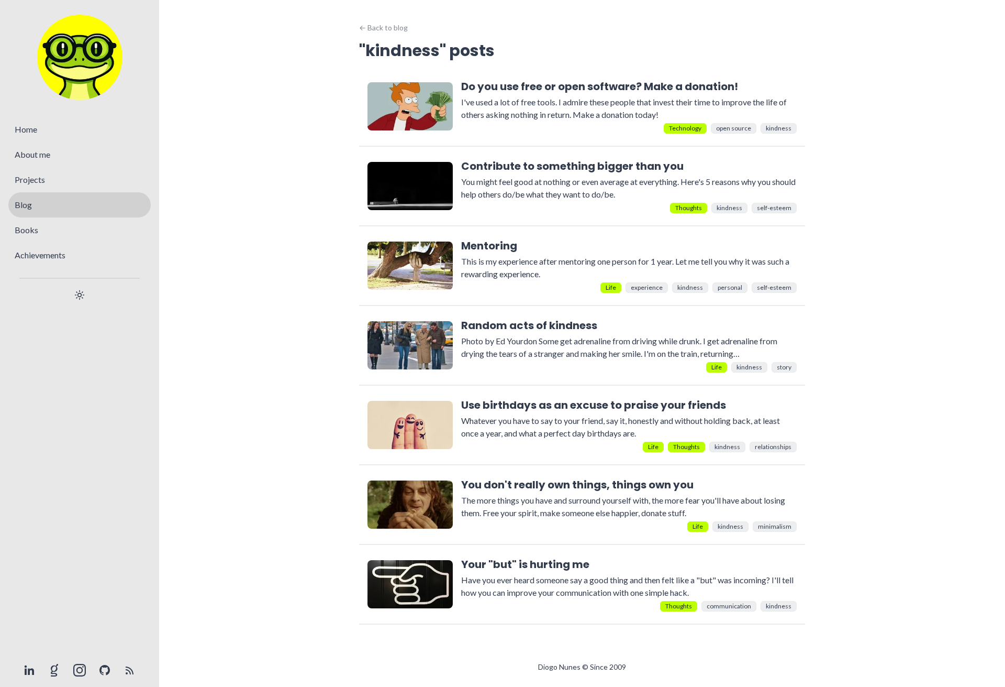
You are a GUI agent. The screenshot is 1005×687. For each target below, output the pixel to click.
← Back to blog (383, 27)
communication (729, 606)
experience (647, 287)
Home (26, 129)
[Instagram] (79, 670)
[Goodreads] (54, 670)
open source (733, 128)
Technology (685, 128)
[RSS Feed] (130, 670)
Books (26, 230)
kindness (778, 128)
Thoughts (688, 208)
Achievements (40, 255)
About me (32, 154)
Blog (23, 205)
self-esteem (774, 208)
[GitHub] (104, 670)
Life (611, 287)
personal (730, 287)
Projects (30, 179)
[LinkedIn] (29, 670)
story (784, 367)
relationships (773, 447)
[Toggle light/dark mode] (79, 295)
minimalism (774, 526)
